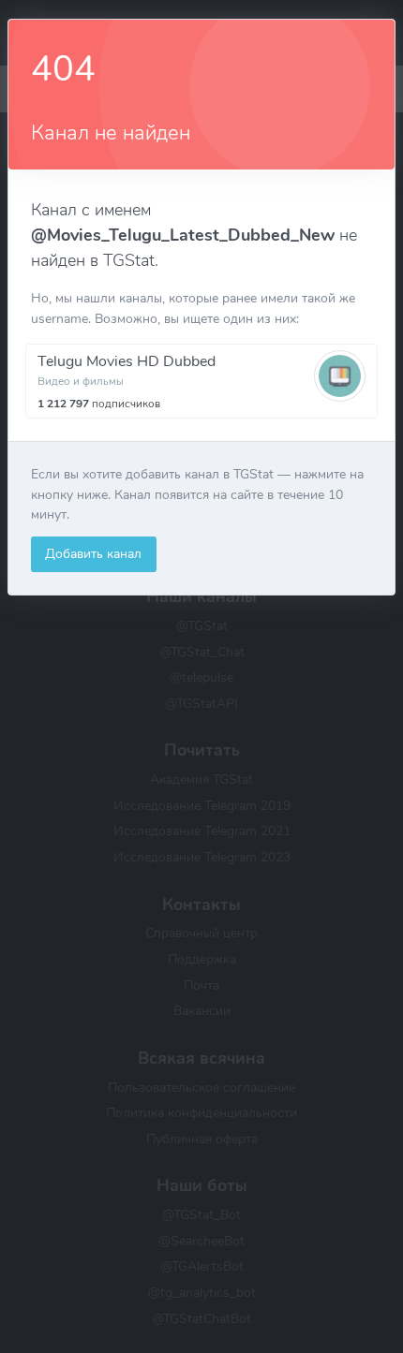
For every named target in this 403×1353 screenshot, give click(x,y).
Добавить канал (93, 553)
